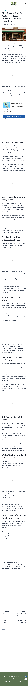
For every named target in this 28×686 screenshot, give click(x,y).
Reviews (4, 10)
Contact (14, 678)
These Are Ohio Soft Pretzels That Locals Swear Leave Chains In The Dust (21, 617)
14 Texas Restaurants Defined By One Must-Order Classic (6, 617)
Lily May (5, 24)
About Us (7, 676)
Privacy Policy (14, 676)
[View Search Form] (25, 4)
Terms (21, 676)
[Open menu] (3, 4)
